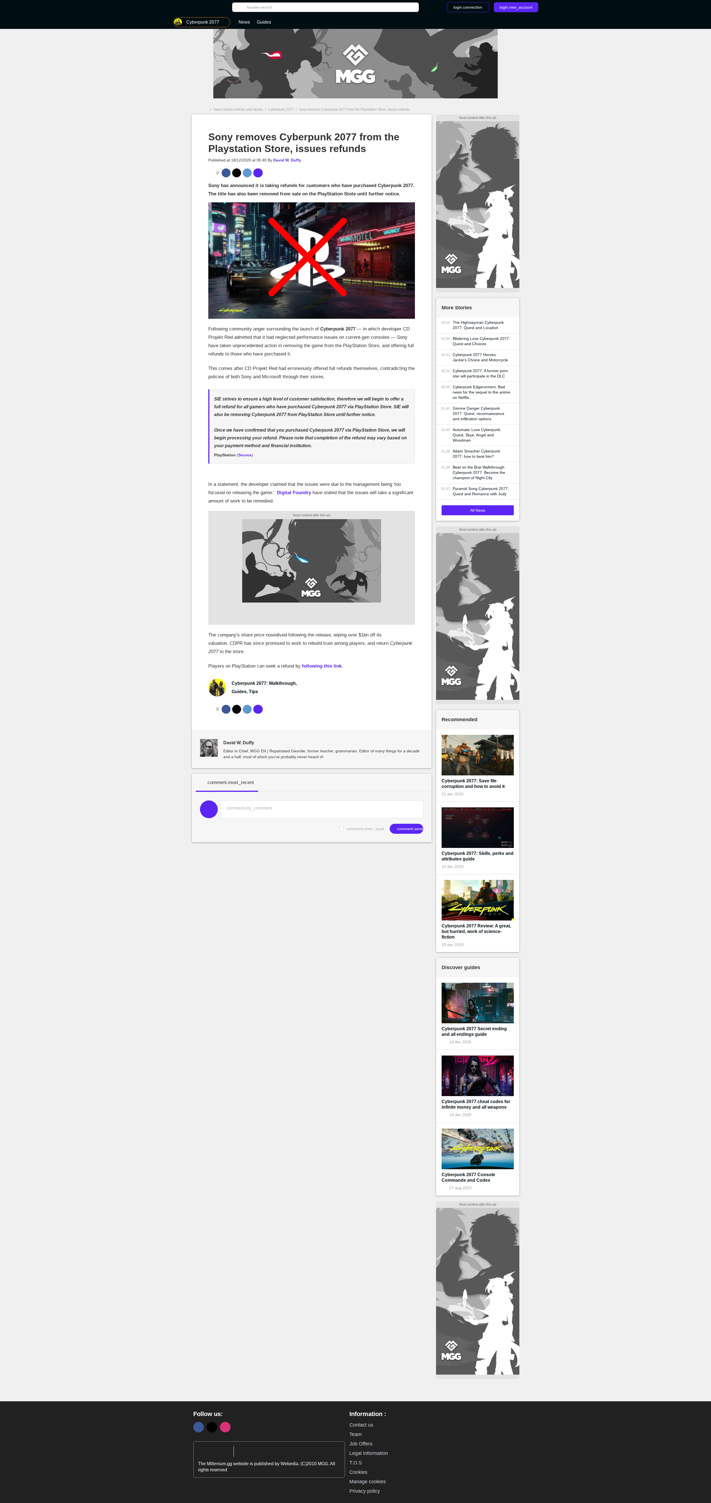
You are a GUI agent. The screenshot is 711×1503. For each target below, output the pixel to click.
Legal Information (368, 1453)
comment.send (409, 829)
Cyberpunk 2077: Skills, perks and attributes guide (478, 856)
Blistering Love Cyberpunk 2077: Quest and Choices (481, 341)
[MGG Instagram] (225, 1427)
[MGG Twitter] (212, 1427)
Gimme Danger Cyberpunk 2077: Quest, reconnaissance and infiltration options (478, 413)
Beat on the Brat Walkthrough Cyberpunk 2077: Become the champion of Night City (479, 472)
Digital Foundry (294, 492)
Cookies (358, 1472)
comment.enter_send (365, 829)
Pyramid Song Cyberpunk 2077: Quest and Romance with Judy (481, 491)
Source (245, 455)
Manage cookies (367, 1481)
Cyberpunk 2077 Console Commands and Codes (468, 1177)
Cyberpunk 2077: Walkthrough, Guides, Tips (264, 687)
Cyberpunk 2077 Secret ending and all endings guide (474, 1031)
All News (477, 510)
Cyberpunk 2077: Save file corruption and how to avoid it (473, 783)
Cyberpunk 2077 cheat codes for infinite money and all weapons (476, 1104)
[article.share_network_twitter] (236, 172)
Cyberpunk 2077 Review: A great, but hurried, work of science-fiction (476, 931)
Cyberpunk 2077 (281, 109)
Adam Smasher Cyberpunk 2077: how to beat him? (476, 454)
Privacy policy (364, 1491)
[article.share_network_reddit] (247, 172)
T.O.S (355, 1462)
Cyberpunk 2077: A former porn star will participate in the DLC (480, 373)
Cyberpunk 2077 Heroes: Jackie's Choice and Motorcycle (480, 357)
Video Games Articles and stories (238, 109)
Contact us (361, 1425)
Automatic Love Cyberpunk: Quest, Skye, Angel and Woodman (477, 434)
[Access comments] (258, 172)
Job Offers (360, 1444)
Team (355, 1434)
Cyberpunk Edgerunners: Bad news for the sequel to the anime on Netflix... (481, 392)
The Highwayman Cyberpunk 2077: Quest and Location (478, 325)
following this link (322, 666)
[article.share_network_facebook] (226, 172)
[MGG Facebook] (198, 1427)
